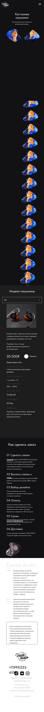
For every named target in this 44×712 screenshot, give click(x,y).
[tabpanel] (22, 370)
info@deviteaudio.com (22, 681)
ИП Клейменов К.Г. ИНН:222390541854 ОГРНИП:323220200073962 (22, 687)
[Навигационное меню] (40, 4)
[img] (5, 4)
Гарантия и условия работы (22, 678)
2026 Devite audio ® (22, 696)
